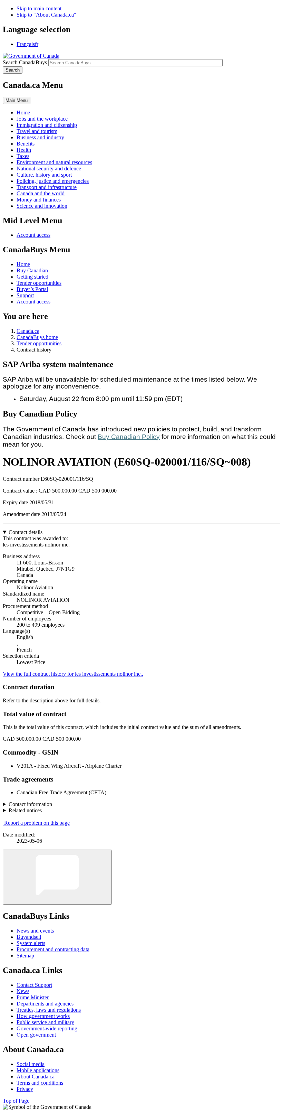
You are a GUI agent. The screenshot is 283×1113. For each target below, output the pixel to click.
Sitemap (25, 955)
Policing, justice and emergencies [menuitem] (53, 181)
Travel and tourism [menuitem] (37, 131)
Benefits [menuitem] (26, 144)
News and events (35, 931)
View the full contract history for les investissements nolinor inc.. (73, 674)
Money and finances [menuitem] (39, 200)
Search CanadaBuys (25, 62)
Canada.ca (28, 331)
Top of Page (16, 1101)
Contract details (25, 532)
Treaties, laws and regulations (49, 1010)
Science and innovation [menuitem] (42, 206)
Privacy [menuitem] (25, 1089)
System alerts (31, 943)
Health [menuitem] (24, 150)
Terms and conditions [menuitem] (40, 1083)
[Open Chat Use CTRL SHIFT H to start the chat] (57, 877)
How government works (43, 1016)
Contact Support (34, 985)
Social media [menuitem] (31, 1064)
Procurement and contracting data (53, 949)
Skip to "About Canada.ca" (46, 15)
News (23, 991)
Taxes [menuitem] (23, 156)
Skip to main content (39, 8)
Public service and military (45, 1022)
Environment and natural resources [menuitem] (54, 162)
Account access (33, 235)
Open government (36, 1035)
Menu (17, 100)
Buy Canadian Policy (129, 436)
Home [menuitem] (23, 112)
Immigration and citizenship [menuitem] (47, 125)
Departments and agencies (45, 1004)
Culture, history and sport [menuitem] (44, 175)
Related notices (25, 810)
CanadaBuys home (37, 337)
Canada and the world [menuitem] (41, 193)
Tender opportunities (39, 283)
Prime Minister (33, 997)
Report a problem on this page (37, 823)
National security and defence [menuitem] (49, 168)
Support (25, 295)
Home (23, 264)
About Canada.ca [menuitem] (36, 1076)
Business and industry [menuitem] (40, 137)
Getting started (32, 277)
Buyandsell (29, 937)
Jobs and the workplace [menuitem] (42, 119)
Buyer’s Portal (32, 289)
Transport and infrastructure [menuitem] (47, 187)
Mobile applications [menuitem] (38, 1070)
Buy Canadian (32, 270)
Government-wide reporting (47, 1028)
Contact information (30, 804)
